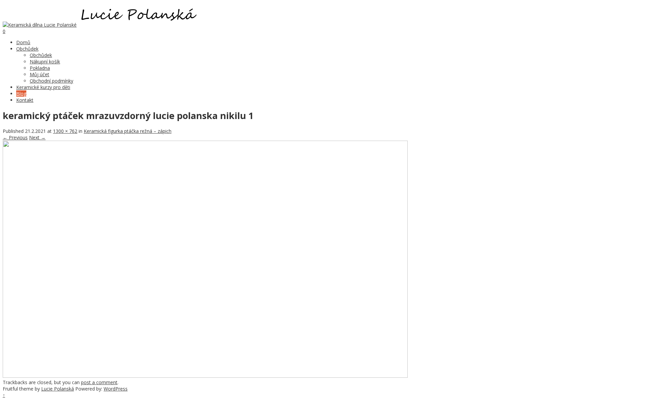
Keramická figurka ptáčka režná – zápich (127, 131)
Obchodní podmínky (51, 81)
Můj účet (39, 74)
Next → (37, 137)
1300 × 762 (65, 131)
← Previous (15, 137)
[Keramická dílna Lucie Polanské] (40, 25)
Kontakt (24, 100)
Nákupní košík (45, 61)
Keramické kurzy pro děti (43, 87)
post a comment (99, 382)
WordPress (116, 388)
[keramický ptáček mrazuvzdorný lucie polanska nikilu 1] (205, 376)
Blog (21, 93)
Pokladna (40, 68)
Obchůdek (27, 49)
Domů (23, 42)
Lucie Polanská (57, 388)
